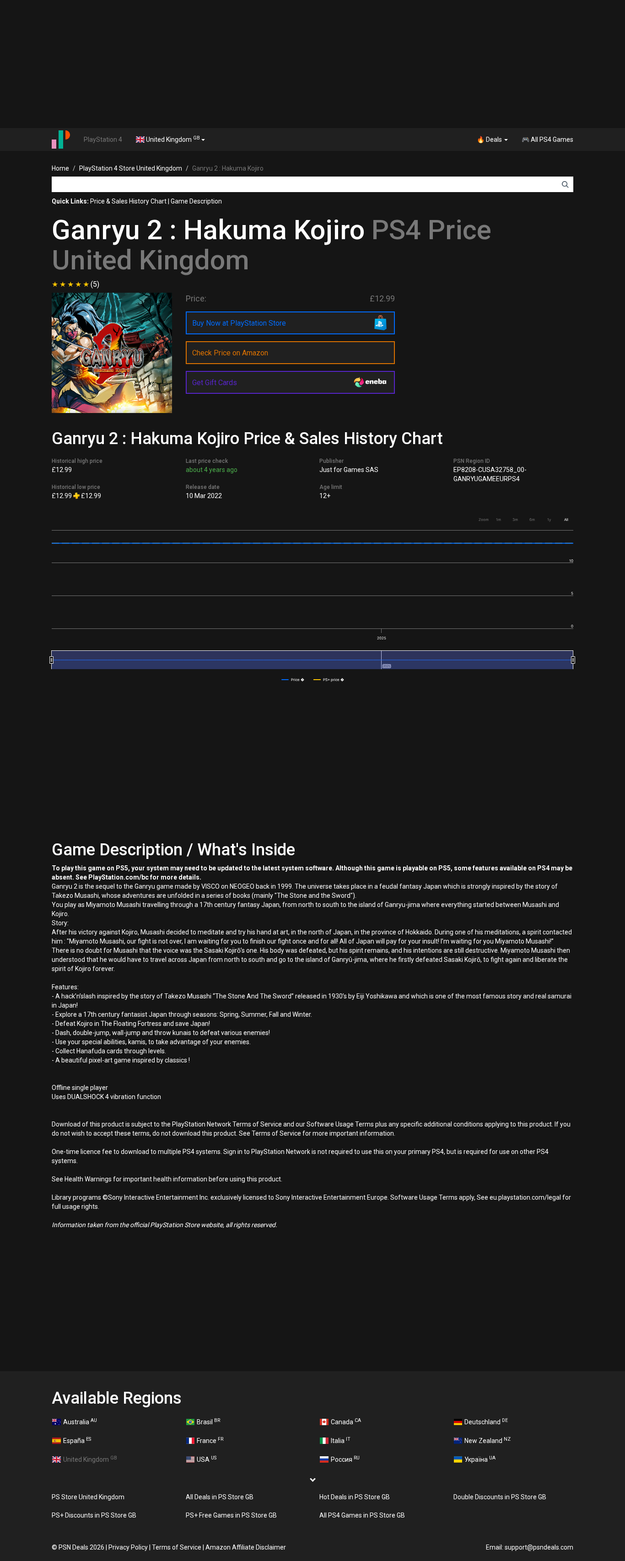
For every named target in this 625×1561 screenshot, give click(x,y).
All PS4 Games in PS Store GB (362, 1515)
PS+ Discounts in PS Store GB (94, 1515)
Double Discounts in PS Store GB (499, 1497)
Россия (345, 1459)
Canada (346, 1421)
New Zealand (487, 1440)
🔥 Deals (490, 139)
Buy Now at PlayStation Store (239, 323)
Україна (480, 1459)
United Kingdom (172, 139)
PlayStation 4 (103, 139)
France (210, 1440)
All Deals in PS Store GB (219, 1497)
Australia (80, 1421)
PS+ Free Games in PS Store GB (231, 1515)
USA (206, 1459)
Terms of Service (176, 1547)
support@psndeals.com (539, 1547)
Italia (340, 1440)
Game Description (196, 201)
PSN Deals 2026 (81, 1547)
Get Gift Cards (214, 382)
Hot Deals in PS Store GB (354, 1497)
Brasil (208, 1421)
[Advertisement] (312, 64)
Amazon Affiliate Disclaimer (245, 1547)
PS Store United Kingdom (88, 1497)
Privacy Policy (128, 1547)
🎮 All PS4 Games (547, 139)
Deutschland (486, 1421)
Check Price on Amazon (230, 353)
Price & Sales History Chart (128, 201)
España (77, 1440)
